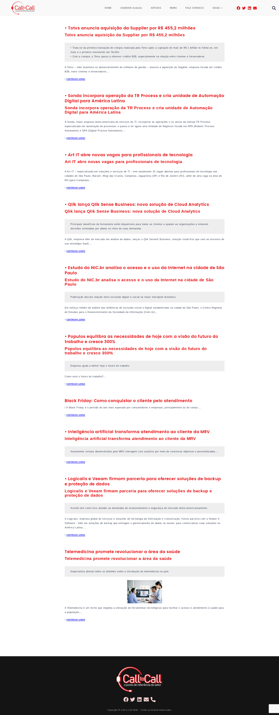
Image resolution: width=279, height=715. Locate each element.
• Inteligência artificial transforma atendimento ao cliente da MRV (137, 432)
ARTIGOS (156, 8)
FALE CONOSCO (194, 8)
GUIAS (216, 8)
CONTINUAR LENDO (75, 79)
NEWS (173, 8)
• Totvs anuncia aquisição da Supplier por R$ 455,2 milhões (130, 28)
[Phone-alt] (153, 699)
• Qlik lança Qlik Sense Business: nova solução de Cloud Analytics (137, 204)
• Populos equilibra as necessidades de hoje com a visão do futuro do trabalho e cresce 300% (141, 339)
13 (157, 635)
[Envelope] (255, 8)
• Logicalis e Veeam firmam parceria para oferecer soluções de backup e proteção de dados (143, 481)
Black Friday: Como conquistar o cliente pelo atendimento (128, 401)
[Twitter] (244, 8)
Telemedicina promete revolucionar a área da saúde (122, 552)
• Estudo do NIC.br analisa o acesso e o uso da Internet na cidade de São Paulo (144, 270)
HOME (108, 8)
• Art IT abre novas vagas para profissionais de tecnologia (129, 155)
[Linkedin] (249, 8)
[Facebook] (238, 8)
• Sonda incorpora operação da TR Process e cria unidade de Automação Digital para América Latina (144, 98)
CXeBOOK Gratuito (131, 8)
